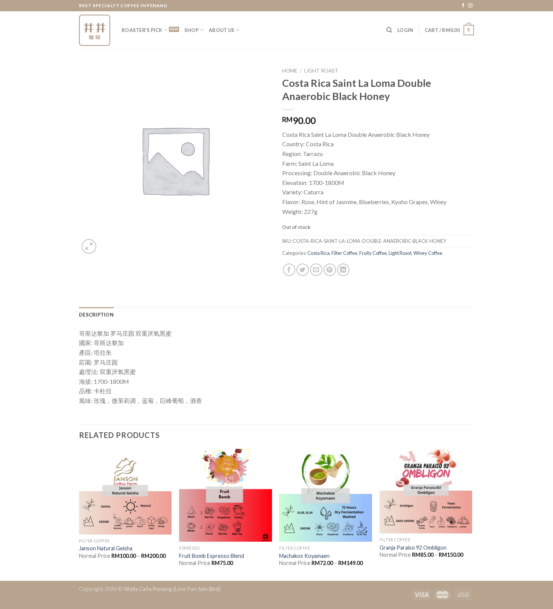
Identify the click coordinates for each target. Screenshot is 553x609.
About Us (221, 30)
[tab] (96, 314)
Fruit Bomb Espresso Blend (211, 556)
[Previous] (79, 514)
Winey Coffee (427, 253)
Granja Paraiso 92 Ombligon (413, 547)
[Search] (389, 30)
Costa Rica (318, 253)
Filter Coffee (344, 253)
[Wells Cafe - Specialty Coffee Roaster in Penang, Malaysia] (94, 30)
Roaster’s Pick (142, 30)
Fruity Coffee (373, 253)
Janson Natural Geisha (105, 548)
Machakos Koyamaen (304, 556)
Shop (191, 30)
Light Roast (321, 71)
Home (289, 71)
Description (96, 315)
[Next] (471, 514)
